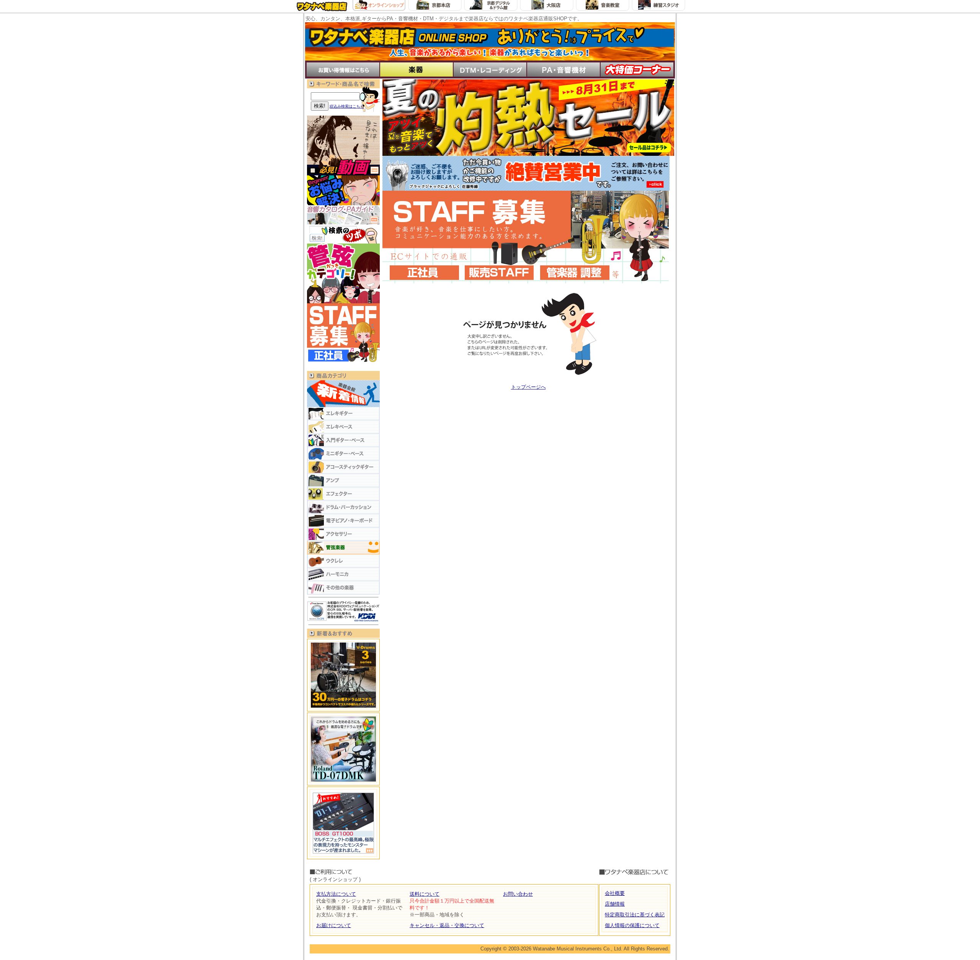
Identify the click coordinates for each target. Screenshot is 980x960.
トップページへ (528, 387)
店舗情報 (615, 904)
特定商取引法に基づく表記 (635, 914)
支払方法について (336, 894)
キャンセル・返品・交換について (447, 925)
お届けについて (333, 925)
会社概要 (615, 893)
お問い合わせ (518, 894)
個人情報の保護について (632, 925)
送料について (424, 894)
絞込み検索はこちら (347, 106)
